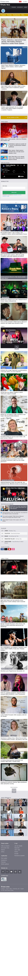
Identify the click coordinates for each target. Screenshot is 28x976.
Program (14, 7)
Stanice (3, 849)
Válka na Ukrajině (5, 846)
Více (23, 15)
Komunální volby (5, 847)
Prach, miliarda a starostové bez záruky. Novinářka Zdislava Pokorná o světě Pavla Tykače (13, 41)
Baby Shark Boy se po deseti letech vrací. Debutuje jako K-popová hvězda (16, 158)
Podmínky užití (16, 888)
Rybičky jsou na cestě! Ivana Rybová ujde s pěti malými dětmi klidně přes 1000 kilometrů (18, 507)
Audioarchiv (20, 7)
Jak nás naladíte (18, 846)
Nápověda (17, 847)
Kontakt (16, 853)
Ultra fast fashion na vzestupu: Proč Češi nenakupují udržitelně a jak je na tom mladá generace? (12, 460)
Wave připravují (6, 797)
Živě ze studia (5, 162)
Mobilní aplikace (5, 864)
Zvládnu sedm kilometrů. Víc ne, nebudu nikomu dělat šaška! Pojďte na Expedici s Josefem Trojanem (12, 108)
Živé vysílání (4, 858)
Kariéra (16, 851)
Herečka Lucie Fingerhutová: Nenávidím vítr (13, 671)
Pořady (9, 15)
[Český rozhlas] (5, 1)
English (22, 888)
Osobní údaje (9, 888)
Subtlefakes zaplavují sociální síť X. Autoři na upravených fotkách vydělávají (17, 145)
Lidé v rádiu (17, 849)
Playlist (3, 528)
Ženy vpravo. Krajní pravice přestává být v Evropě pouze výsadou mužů (16, 152)
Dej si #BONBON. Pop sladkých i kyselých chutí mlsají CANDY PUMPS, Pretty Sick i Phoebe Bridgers (14, 649)
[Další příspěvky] (14, 791)
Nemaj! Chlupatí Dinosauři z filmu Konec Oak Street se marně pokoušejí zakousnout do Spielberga (13, 625)
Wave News (4, 121)
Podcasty (3, 862)
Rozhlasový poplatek (20, 855)
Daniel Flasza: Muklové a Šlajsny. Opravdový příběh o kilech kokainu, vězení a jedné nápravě (13, 67)
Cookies (3, 888)
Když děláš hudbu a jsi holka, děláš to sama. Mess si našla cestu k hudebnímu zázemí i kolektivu (13, 88)
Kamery (25, 7)
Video (2, 326)
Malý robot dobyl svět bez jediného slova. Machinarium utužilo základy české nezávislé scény (13, 602)
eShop (2, 851)
